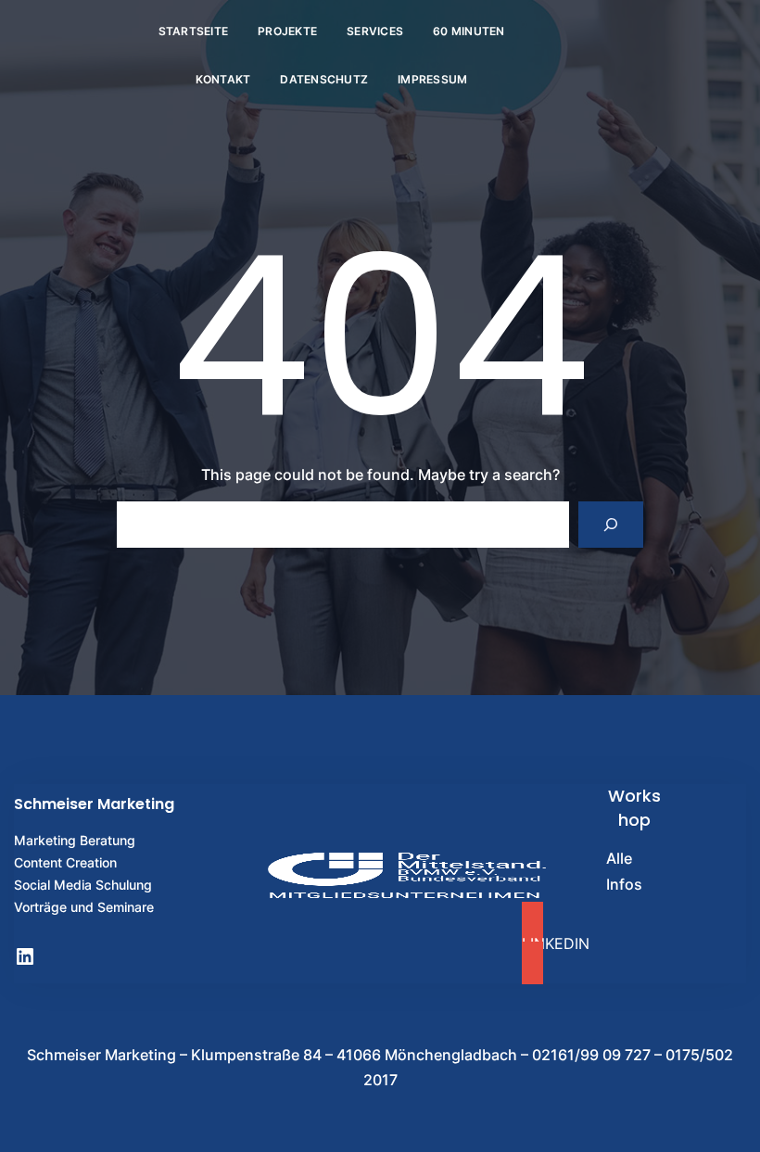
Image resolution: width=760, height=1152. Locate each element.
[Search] (611, 524)
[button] (634, 943)
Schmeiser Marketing (94, 804)
